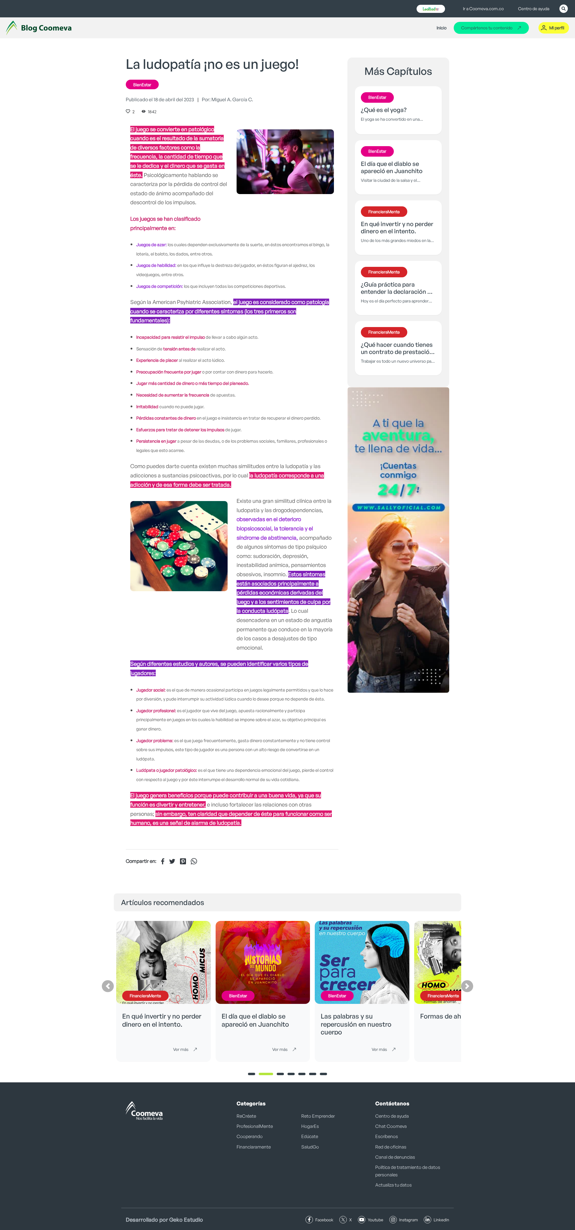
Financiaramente (254, 1147)
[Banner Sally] (398, 540)
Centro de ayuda (533, 8)
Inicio (442, 27)
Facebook (324, 1219)
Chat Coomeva (391, 1126)
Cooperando (250, 1136)
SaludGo (310, 1147)
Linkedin (441, 1219)
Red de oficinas (390, 1147)
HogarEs (310, 1126)
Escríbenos (386, 1136)
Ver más (180, 1049)
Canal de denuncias (395, 1157)
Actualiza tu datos (393, 1185)
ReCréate (246, 1116)
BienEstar (142, 84)
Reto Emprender (318, 1116)
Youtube (375, 1219)
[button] (355, 540)
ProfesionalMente (255, 1126)
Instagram (408, 1219)
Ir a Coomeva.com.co (483, 8)
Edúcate (309, 1136)
